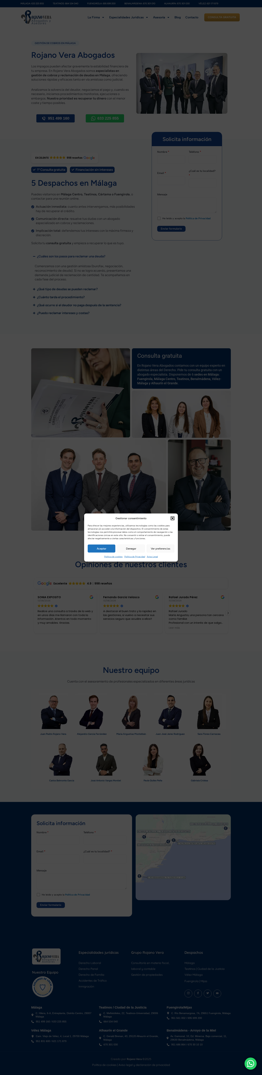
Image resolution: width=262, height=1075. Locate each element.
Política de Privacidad (134, 556)
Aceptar (101, 548)
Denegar (131, 548)
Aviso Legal (152, 556)
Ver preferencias (160, 548)
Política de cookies (113, 556)
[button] (172, 518)
